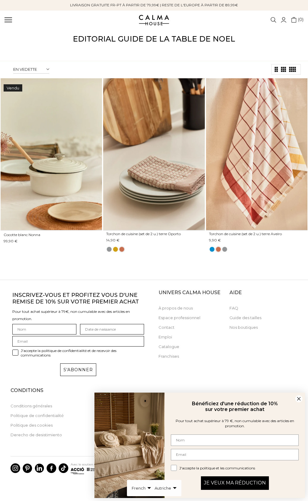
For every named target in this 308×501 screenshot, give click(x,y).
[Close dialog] (299, 399)
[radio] (109, 249)
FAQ (233, 308)
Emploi (165, 337)
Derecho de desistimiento (36, 434)
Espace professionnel (179, 317)
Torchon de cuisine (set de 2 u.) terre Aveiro (245, 234)
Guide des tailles (245, 317)
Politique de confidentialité (37, 415)
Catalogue (169, 346)
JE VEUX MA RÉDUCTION (235, 483)
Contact (166, 327)
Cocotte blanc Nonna (22, 234)
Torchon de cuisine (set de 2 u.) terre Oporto (143, 234)
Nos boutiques (243, 327)
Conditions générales (31, 405)
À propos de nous (176, 308)
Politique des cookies (32, 425)
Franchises (169, 356)
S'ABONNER (78, 369)
